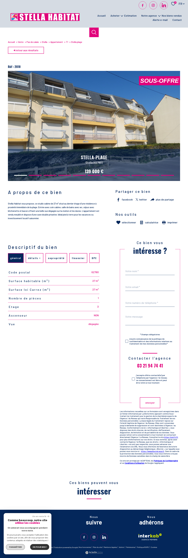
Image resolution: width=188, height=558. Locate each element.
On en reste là (39, 516)
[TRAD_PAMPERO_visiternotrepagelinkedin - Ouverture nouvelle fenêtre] (164, 5)
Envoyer (150, 402)
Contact (177, 19)
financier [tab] (78, 258)
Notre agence (149, 15)
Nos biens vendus (172, 15)
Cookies (154, 547)
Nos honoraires (85, 547)
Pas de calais (33, 42)
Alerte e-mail (160, 19)
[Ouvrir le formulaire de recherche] (94, 32)
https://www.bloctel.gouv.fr (152, 451)
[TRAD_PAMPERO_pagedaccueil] (45, 20)
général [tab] (15, 258)
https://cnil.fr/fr (171, 437)
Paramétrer (15, 547)
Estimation (130, 15)
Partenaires (130, 547)
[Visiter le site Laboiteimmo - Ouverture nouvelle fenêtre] (94, 553)
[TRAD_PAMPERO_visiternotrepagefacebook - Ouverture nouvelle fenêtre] (143, 5)
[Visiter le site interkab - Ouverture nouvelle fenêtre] (150, 536)
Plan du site (97, 547)
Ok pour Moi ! (40, 547)
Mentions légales (110, 547)
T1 (67, 42)
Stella (44, 42)
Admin (121, 547)
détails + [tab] (34, 258)
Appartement (56, 42)
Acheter (115, 15)
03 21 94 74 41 (150, 365)
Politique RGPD (143, 547)
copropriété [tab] (56, 258)
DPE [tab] (94, 258)
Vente (21, 42)
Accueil (101, 15)
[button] (20, 175)
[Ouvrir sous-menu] (122, 16)
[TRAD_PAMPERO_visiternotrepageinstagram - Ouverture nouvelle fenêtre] (153, 5)
